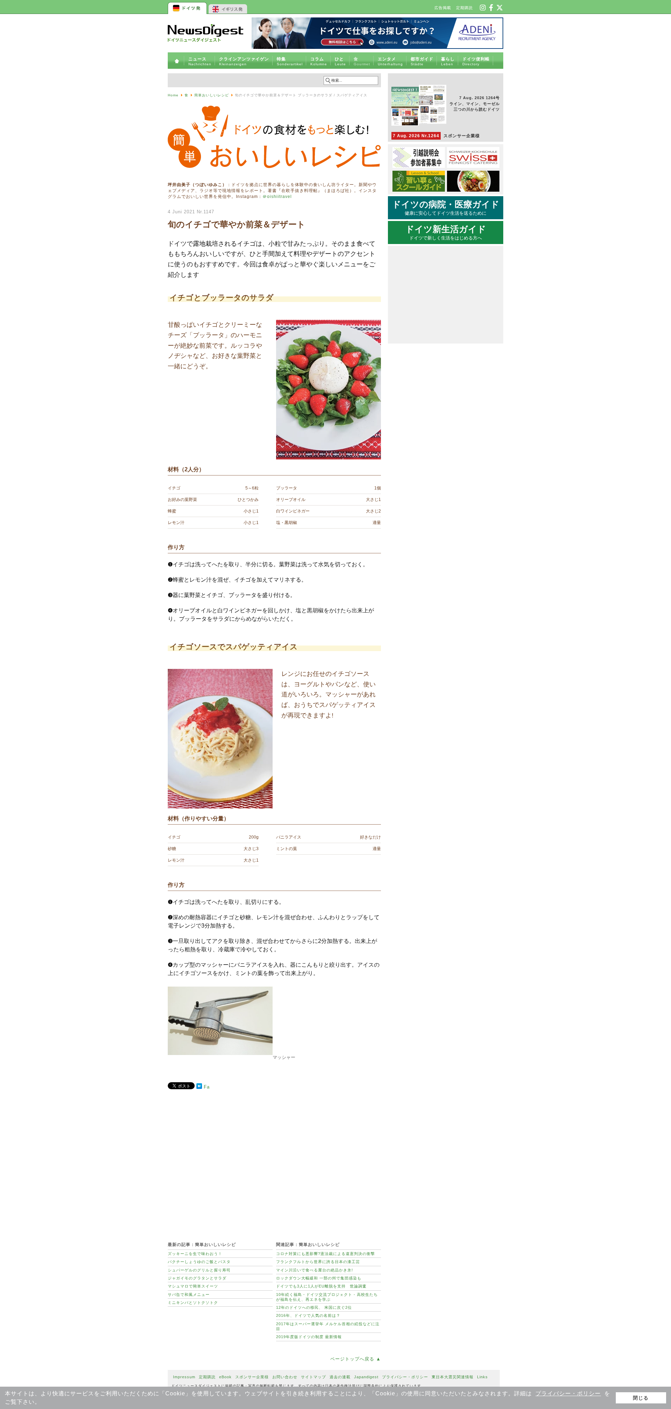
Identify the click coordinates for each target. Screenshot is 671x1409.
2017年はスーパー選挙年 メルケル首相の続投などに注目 (328, 1326)
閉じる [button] (641, 1398)
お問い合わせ (284, 1377)
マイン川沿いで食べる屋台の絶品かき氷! (314, 1270)
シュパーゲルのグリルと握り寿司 (199, 1270)
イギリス (228, 7)
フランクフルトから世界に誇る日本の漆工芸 (318, 1262)
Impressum (184, 1377)
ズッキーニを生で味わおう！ (195, 1254)
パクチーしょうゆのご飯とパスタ (199, 1262)
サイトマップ (313, 1377)
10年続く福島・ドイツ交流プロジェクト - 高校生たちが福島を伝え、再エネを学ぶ (327, 1296)
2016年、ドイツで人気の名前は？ (308, 1315)
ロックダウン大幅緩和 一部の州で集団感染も (318, 1278)
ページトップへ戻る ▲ (355, 1359)
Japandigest (366, 1377)
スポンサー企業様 (436, 135)
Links (482, 1377)
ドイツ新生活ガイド (445, 232)
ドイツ (188, 7)
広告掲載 (442, 8)
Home (173, 95)
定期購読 (464, 8)
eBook (225, 1377)
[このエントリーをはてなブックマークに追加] (199, 1087)
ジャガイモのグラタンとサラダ (197, 1278)
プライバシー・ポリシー (568, 1393)
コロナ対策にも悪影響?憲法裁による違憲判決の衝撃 (325, 1254)
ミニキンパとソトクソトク (193, 1302)
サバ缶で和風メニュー (189, 1294)
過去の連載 (340, 1377)
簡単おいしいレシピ (211, 95)
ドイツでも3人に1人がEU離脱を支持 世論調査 (321, 1286)
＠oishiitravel (277, 196)
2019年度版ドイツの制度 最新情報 (309, 1337)
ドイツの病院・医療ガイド (445, 208)
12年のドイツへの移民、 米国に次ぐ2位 (314, 1307)
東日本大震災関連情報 (453, 1377)
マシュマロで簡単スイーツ (193, 1286)
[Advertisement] (274, 1162)
